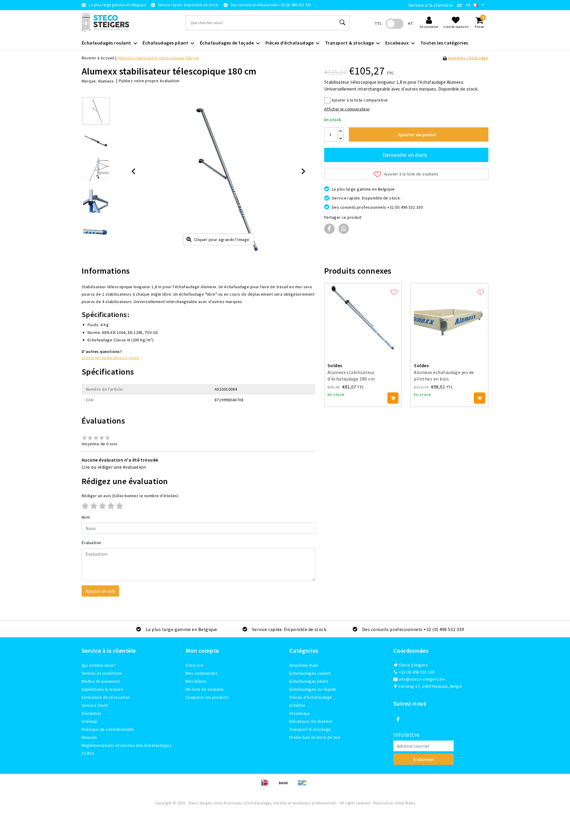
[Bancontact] (304, 785)
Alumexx (105, 81)
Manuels (89, 737)
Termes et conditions (102, 673)
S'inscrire (195, 665)
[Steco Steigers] (105, 22)
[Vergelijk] (461, 5)
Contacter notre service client (110, 357)
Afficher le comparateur (347, 109)
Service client (95, 705)
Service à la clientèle (430, 5)
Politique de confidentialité (108, 729)
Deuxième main (303, 665)
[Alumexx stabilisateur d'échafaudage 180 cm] (363, 319)
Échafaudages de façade (313, 689)
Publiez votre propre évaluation (149, 80)
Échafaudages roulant (310, 673)
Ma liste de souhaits (205, 689)
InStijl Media (405, 803)
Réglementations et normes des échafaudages (127, 745)
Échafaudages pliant (308, 681)
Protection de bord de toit (314, 737)
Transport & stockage (310, 729)
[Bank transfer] (285, 785)
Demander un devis (405, 154)
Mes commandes (202, 673)
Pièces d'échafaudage (310, 697)
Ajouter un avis (100, 591)
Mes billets (196, 681)
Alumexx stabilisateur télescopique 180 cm (158, 58)
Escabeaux (299, 713)
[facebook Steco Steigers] (397, 719)
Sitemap (89, 721)
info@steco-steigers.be (422, 679)
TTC (378, 23)
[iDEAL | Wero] (266, 785)
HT (410, 23)
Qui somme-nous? (98, 665)
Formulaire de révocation (106, 697)
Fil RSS (88, 753)
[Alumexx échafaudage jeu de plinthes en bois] (449, 319)
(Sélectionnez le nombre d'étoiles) (130, 495)
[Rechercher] (342, 22)
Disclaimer (92, 713)
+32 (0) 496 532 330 (416, 672)
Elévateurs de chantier (311, 721)
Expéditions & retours (102, 689)
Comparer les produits (207, 697)
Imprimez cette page (468, 58)
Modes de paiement (101, 681)
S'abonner (423, 759)
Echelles (297, 705)
